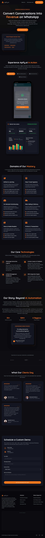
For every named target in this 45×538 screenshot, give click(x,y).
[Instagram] (37, 535)
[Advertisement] (22, 521)
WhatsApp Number (7, 461)
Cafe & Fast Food (34, 73)
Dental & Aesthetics (37, 497)
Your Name (6, 456)
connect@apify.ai (10, 452)
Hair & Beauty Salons (37, 499)
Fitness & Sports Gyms (37, 504)
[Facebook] (39, 535)
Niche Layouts (22, 499)
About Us (23, 2)
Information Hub (30, 2)
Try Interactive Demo (22, 29)
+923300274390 (10, 448)
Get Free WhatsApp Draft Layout (22, 482)
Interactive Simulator (24, 497)
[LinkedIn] (42, 535)
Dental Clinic (11, 73)
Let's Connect (39, 2)
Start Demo (22, 107)
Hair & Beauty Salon (22, 73)
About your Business (7, 472)
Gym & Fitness (23, 76)
